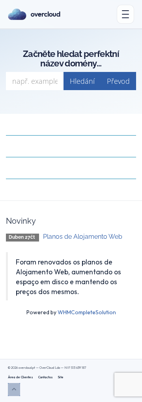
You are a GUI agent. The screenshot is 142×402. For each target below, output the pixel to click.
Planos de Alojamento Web (82, 236)
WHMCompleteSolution (87, 312)
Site (61, 377)
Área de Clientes (20, 377)
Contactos (45, 377)
